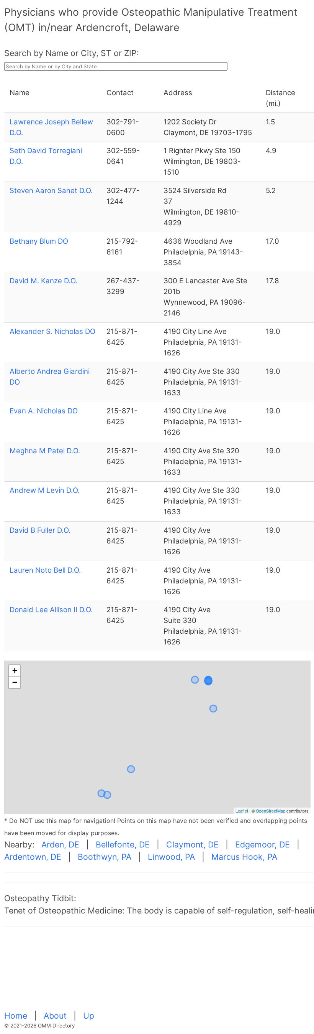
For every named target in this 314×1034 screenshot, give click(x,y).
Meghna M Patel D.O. (45, 450)
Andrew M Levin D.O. (45, 490)
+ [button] (14, 671)
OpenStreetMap (270, 811)
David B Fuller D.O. (40, 530)
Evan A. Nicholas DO (44, 410)
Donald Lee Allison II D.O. (51, 609)
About (56, 1016)
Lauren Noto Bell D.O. (45, 570)
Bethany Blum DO (39, 241)
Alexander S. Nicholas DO (52, 331)
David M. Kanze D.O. (43, 280)
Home (16, 1016)
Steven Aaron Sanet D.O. (51, 190)
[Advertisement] (159, 973)
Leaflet (242, 811)
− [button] (14, 682)
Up (88, 1016)
